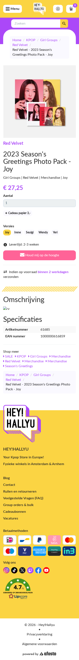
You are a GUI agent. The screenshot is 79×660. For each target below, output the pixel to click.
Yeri (55, 232)
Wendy (43, 232)
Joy (7, 232)
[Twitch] (30, 571)
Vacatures (10, 518)
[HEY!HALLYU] (39, 9)
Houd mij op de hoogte (41, 255)
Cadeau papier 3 (19, 213)
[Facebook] (38, 571)
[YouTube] (46, 571)
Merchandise (61, 356)
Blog (6, 478)
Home (16, 40)
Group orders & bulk (18, 505)
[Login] (58, 9)
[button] (39, 590)
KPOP (30, 40)
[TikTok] (14, 571)
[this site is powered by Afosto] (39, 654)
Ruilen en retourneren (19, 491)
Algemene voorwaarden (39, 644)
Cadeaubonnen (14, 511)
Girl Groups (49, 40)
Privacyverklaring (39, 634)
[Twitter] (22, 571)
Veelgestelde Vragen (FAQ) (23, 498)
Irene (17, 232)
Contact (9, 484)
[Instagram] (6, 571)
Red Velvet (20, 45)
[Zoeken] (64, 23)
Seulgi (29, 232)
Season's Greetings (18, 366)
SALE (8, 356)
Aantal (8, 195)
